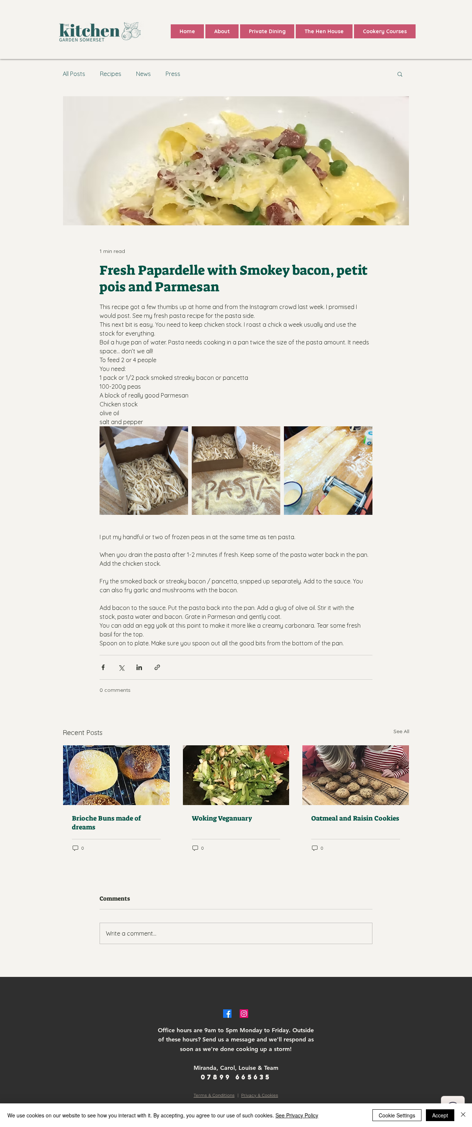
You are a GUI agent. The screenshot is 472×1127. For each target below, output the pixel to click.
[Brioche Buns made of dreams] (116, 775)
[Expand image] (144, 470)
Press (173, 73)
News (143, 73)
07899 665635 (236, 1077)
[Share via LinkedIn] (139, 667)
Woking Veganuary (222, 818)
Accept (440, 1115)
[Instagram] (244, 1013)
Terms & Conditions (214, 1095)
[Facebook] (227, 1013)
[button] (399, 74)
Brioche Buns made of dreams (106, 823)
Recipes (110, 73)
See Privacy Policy (296, 1115)
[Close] (463, 1115)
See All (401, 731)
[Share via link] (157, 667)
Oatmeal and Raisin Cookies (355, 818)
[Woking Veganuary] (236, 775)
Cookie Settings (397, 1115)
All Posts (74, 73)
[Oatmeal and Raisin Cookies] (355, 775)
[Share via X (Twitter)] (121, 667)
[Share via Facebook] (103, 667)
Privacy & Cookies (259, 1095)
